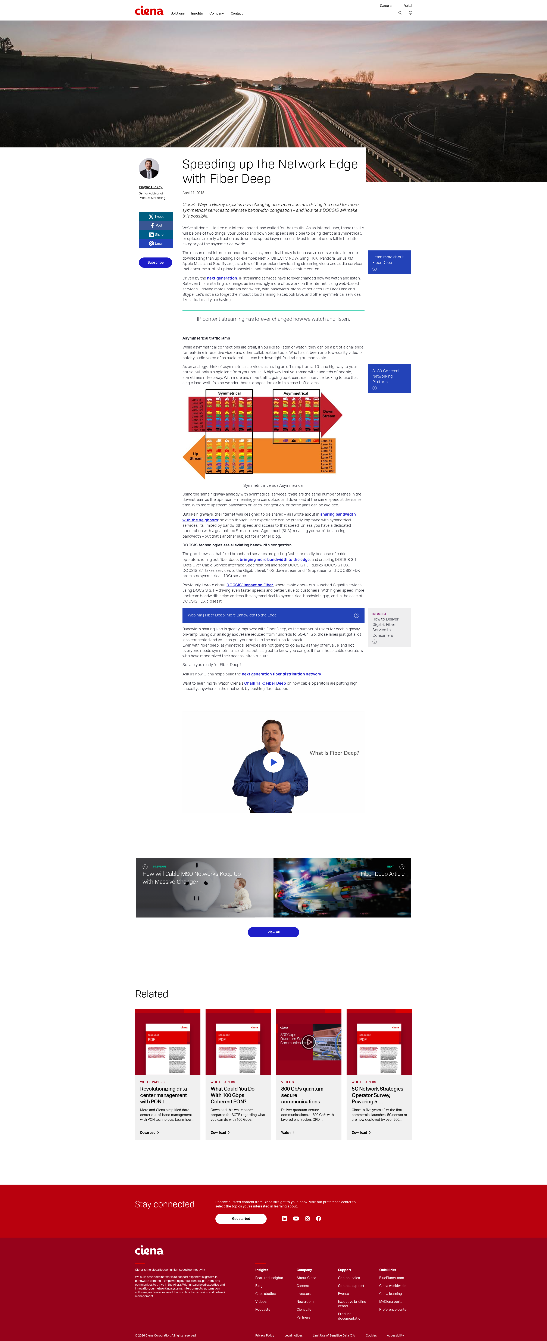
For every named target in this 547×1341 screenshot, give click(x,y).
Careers (385, 5)
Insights (197, 13)
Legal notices (293, 1335)
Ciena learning (390, 1293)
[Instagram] (307, 1219)
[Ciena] (149, 9)
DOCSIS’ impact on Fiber (249, 584)
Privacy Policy (264, 1335)
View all (274, 932)
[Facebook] (318, 1219)
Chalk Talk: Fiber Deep (265, 683)
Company (216, 13)
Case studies (265, 1293)
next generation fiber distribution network (281, 674)
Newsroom (305, 1301)
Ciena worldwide (392, 1286)
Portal (407, 5)
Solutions (177, 13)
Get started (241, 1218)
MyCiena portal (391, 1301)
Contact (237, 13)
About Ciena (306, 1278)
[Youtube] (296, 1219)
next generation (222, 278)
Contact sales (349, 1278)
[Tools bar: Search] (400, 13)
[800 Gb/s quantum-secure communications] (308, 1042)
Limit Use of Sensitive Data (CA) (334, 1335)
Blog (259, 1286)
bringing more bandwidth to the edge (275, 559)
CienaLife (304, 1309)
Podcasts (262, 1309)
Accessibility (395, 1335)
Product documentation (350, 1316)
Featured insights (269, 1278)
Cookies (371, 1335)
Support (344, 1270)
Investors (304, 1293)
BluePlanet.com (391, 1278)
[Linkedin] (284, 1219)
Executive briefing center (352, 1304)
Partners (303, 1317)
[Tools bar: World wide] (409, 13)
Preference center (393, 1309)
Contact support (351, 1286)
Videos (260, 1301)
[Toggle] (286, 1270)
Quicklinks (387, 1270)
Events (343, 1293)
